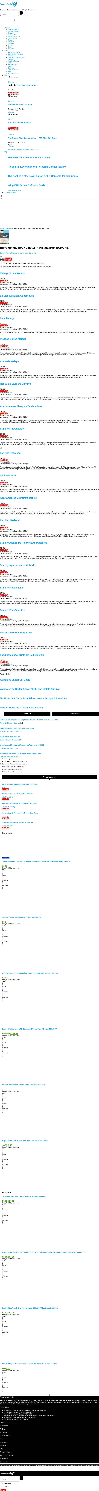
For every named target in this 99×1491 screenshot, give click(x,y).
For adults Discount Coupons (10, 723)
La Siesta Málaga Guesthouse (17, 295)
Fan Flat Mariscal (10, 520)
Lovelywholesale (7, 826)
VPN (9, 71)
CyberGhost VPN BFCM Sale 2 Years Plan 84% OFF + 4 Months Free (30, 973)
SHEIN (10, 45)
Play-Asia (5, 816)
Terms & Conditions (6, 1455)
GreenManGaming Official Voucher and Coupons (19, 803)
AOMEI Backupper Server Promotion (16, 1419)
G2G (3, 787)
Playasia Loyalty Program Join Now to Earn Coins (20, 813)
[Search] (21, 13)
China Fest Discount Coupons (11, 769)
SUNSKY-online (7, 797)
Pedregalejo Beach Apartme (16, 632)
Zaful (9, 47)
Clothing (11, 56)
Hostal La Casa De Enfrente (16, 383)
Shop (2, 1439)
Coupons (7, 28)
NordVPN (11, 43)
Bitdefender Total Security (20, 104)
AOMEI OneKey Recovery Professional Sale (19, 1412)
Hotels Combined (14, 36)
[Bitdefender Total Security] (17, 98)
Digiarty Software (14, 31)
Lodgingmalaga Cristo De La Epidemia (22, 655)
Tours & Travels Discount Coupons (12, 253)
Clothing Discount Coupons (11, 772)
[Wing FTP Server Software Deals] (17, 181)
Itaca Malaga (7, 318)
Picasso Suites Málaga (13, 339)
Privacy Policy (5, 1452)
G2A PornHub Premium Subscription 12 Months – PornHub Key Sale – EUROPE (29, 720)
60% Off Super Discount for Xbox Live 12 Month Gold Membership (29, 1364)
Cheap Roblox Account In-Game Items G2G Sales (20, 784)
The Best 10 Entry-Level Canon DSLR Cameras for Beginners (43, 176)
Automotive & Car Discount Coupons (13, 761)
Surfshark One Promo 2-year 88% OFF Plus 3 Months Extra (30, 1308)
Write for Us (4, 1458)
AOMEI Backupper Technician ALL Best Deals (17, 728)
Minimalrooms (8, 475)
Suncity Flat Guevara (12, 428)
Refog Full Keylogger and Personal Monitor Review (37, 166)
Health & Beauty (13, 61)
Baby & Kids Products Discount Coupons (14, 764)
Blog (5, 152)
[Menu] (1, 196)
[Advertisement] (49, 213)
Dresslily (11, 33)
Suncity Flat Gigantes (12, 610)
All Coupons (4, 1426)
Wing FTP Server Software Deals (26, 185)
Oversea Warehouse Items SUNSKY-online (17, 794)
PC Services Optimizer (25, 85)
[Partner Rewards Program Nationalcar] (8, 703)
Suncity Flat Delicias (11, 587)
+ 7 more (11, 146)
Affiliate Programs (7, 759)
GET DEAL (8, 258)
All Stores (11, 49)
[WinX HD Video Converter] (21, 116)
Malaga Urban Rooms (12, 273)
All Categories (12, 73)
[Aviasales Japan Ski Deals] (10, 676)
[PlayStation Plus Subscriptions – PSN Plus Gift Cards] (27, 131)
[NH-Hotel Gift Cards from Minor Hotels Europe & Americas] (20, 694)
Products (7, 75)
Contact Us (4, 1462)
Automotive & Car (14, 52)
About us (3, 1445)
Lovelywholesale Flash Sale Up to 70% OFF (17, 822)
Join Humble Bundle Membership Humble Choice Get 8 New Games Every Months (36, 861)
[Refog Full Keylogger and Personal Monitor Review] (27, 163)
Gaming (10, 59)
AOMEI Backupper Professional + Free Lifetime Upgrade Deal (25, 1410)
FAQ (1, 1449)
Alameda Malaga (9, 361)
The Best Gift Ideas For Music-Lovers (29, 157)
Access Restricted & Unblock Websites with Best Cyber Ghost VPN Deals (29, 1416)
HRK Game (12, 35)
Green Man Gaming (8, 807)
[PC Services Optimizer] (20, 79)
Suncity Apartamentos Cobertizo (18, 565)
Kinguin (10, 40)
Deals (6, 50)
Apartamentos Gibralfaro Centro (18, 497)
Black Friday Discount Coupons (11, 766)
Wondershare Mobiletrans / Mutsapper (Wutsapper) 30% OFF (22, 745)
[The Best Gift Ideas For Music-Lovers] (21, 153)
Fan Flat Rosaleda (10, 453)
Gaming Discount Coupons (9, 740)
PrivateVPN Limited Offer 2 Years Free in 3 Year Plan (23, 1085)
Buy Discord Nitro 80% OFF (10, 736)
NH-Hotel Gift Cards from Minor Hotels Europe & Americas (33, 698)
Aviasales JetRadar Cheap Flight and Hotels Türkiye (30, 689)
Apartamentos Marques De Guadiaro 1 (22, 406)
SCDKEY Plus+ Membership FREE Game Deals (21, 917)
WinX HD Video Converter (19, 122)
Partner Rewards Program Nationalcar (22, 707)
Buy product (14, 92)
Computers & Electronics (16, 57)
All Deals (3, 1429)
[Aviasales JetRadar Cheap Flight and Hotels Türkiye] (19, 685)
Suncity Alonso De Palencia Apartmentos (23, 542)
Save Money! (4, 1442)
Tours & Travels (13, 70)
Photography (12, 64)
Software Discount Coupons (9, 731)
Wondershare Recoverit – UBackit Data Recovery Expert (20, 753)
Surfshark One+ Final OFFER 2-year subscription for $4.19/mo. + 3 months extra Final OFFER (44, 1252)
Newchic (11, 42)
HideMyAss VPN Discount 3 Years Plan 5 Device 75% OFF (29, 1029)
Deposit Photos (13, 29)
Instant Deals (12, 38)
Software (11, 68)
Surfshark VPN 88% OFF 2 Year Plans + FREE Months (24, 1196)
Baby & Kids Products (15, 54)
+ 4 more (11, 112)
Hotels (10, 63)
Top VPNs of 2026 (10, 192)
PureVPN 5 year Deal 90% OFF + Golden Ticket (25, 1141)
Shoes (10, 66)
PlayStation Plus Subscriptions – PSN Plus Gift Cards (32, 138)
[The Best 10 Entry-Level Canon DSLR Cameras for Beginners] (21, 172)
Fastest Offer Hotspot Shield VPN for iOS (18, 1414)
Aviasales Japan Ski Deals (15, 679)
